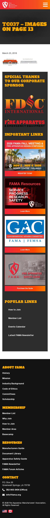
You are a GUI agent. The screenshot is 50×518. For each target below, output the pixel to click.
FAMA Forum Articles (13, 469)
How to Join (14, 309)
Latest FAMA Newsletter (21, 335)
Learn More (25, 211)
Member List (14, 318)
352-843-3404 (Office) (16, 490)
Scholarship (8, 399)
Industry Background (13, 383)
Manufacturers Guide (13, 448)
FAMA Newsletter (11, 464)
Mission (6, 378)
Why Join (7, 418)
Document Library (11, 453)
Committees (8, 394)
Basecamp (7, 434)
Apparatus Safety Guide (14, 459)
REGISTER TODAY (25, 173)
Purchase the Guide (25, 288)
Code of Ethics (9, 389)
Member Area (9, 429)
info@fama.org (13, 495)
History (6, 373)
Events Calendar (16, 326)
